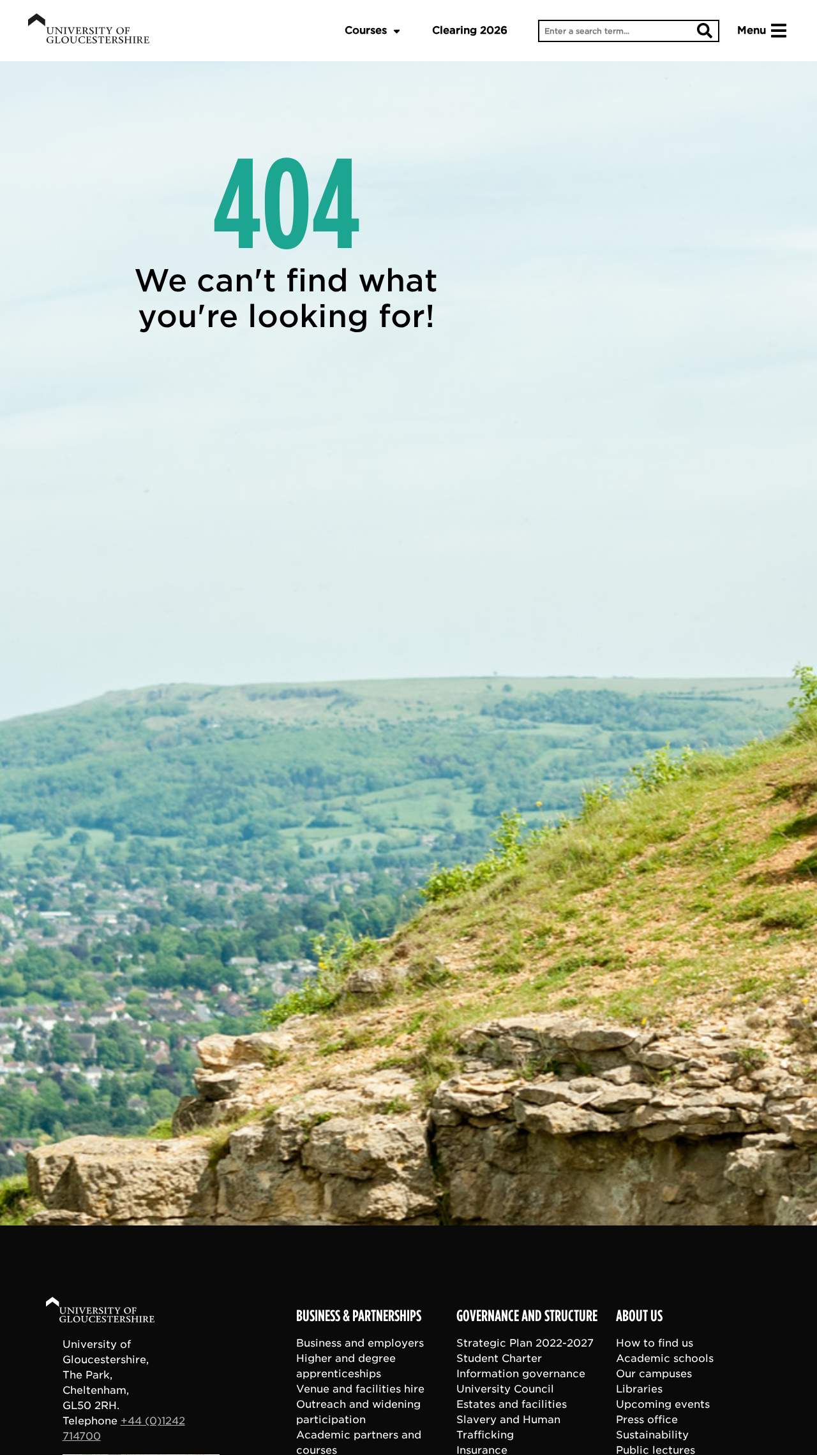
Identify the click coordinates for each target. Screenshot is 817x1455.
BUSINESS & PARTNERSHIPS (358, 1316)
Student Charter (499, 1358)
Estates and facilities (511, 1404)
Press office (647, 1419)
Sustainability (652, 1434)
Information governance (520, 1373)
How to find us (654, 1342)
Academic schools (665, 1358)
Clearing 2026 (469, 30)
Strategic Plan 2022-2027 (525, 1342)
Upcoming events (663, 1404)
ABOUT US (639, 1316)
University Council (505, 1388)
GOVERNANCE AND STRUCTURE (526, 1316)
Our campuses (654, 1373)
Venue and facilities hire (360, 1388)
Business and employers (360, 1342)
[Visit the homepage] (88, 30)
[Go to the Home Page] (112, 1312)
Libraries (639, 1388)
